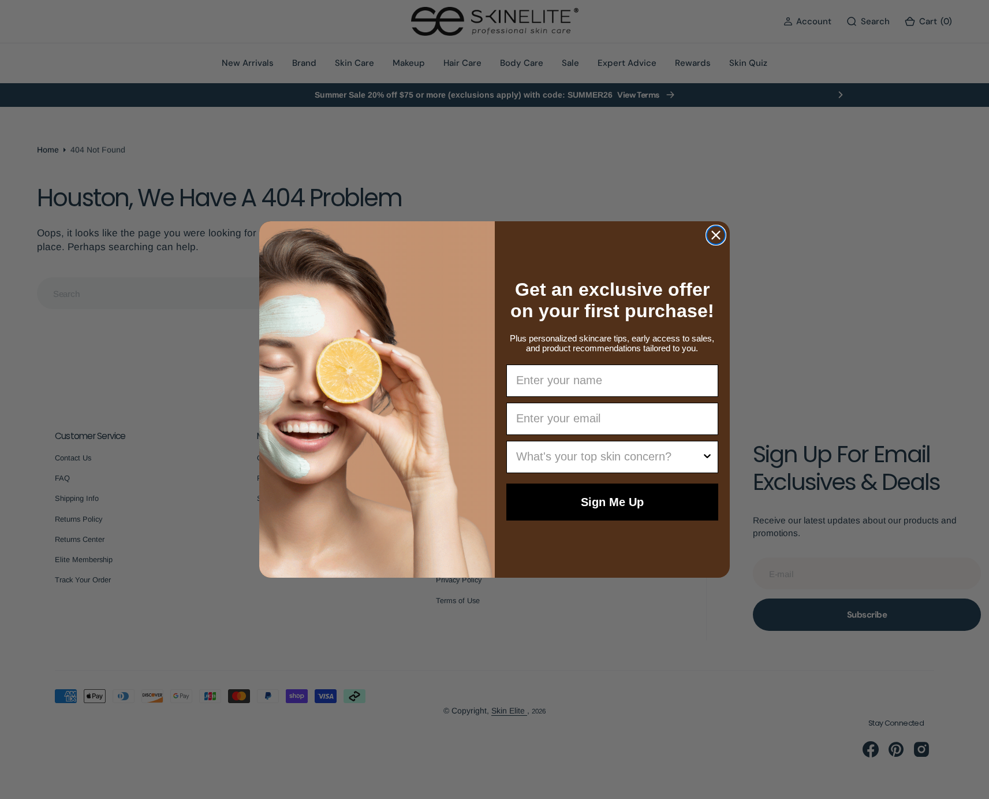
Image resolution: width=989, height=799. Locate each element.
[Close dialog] (716, 235)
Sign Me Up (612, 502)
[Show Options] (707, 457)
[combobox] (609, 457)
